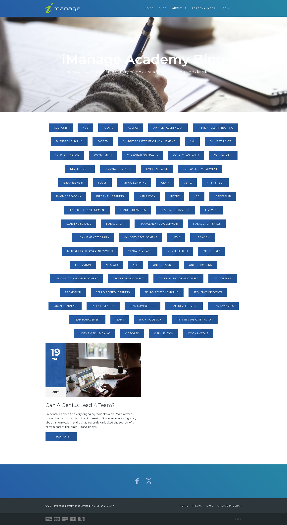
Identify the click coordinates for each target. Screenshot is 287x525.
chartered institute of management (149, 141)
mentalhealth (177, 251)
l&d (196, 196)
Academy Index (203, 8)
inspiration (147, 196)
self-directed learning (162, 292)
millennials (211, 251)
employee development (200, 168)
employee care (157, 168)
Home (148, 8)
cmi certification (67, 155)
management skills (207, 223)
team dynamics (223, 306)
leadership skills (133, 210)
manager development (140, 237)
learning (211, 210)
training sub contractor (195, 319)
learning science (78, 223)
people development (128, 278)
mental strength (140, 251)
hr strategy (215, 182)
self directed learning (113, 292)
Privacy (197, 506)
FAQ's (209, 506)
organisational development (76, 278)
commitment (103, 155)
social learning (65, 306)
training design (150, 319)
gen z (188, 182)
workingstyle (198, 333)
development (80, 168)
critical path (223, 155)
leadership (222, 196)
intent (174, 196)
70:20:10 (108, 127)
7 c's (85, 127)
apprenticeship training (215, 127)
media (176, 237)
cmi (192, 141)
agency (133, 127)
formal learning (134, 182)
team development (184, 306)
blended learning (69, 141)
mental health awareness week (90, 251)
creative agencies (186, 155)
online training (200, 264)
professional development (178, 278)
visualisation (163, 333)
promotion (73, 292)
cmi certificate (220, 141)
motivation (83, 264)
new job (112, 264)
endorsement (73, 182)
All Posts (61, 127)
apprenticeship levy (168, 127)
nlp (135, 264)
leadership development (87, 210)
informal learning (110, 196)
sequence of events (207, 292)
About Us (179, 8)
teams (119, 319)
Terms (184, 506)
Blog (163, 8)
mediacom (202, 237)
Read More (61, 436)
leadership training (175, 210)
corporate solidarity (142, 155)
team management (87, 319)
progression (222, 278)
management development (159, 223)
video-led (132, 333)
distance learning (118, 168)
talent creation (103, 306)
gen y (165, 182)
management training (93, 237)
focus (102, 182)
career (102, 141)
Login (225, 8)
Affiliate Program (229, 506)
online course (163, 264)
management (115, 223)
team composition (142, 306)
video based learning (94, 333)
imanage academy (68, 196)
